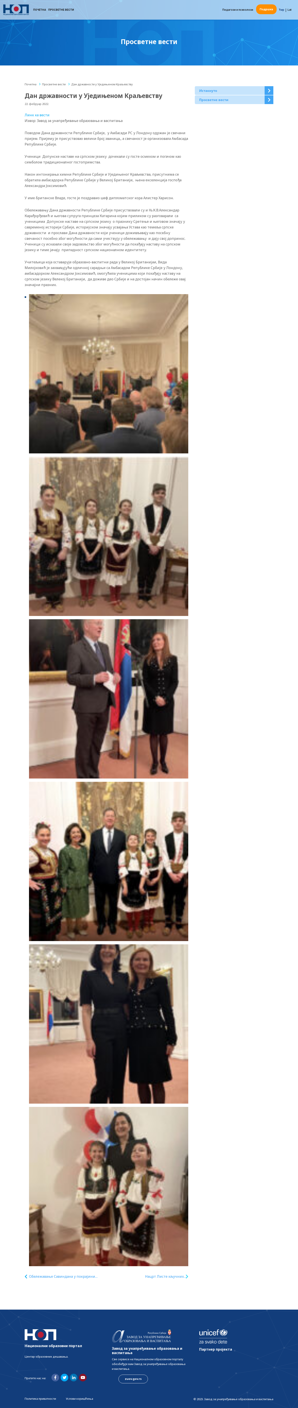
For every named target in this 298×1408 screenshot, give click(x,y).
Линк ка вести (37, 115)
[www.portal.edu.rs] (16, 9)
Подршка (266, 9)
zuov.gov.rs (133, 1379)
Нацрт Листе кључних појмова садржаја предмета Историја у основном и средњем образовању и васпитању (159, 1276)
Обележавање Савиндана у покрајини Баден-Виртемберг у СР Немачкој (62, 1276)
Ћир (281, 9)
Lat (289, 9)
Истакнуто (208, 90)
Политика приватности (40, 1399)
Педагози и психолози (237, 9)
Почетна (39, 9)
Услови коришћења (79, 1399)
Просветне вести (61, 9)
